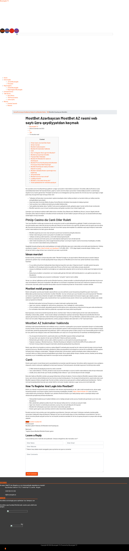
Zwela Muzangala (13, 87)
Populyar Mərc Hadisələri (38, 157)
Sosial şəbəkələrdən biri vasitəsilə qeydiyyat (43, 182)
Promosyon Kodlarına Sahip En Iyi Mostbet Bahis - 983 (33, 112)
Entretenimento (8, 91)
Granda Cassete (12, 103)
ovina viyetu (11, 99)
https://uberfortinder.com (80, 391)
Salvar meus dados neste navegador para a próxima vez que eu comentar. (49, 449)
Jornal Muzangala (13, 81)
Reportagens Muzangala (15, 89)
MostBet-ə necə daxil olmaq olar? (40, 180)
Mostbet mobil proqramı (38, 147)
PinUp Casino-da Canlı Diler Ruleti (40, 143)
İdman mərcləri (35, 145)
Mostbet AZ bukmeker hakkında (40, 149)
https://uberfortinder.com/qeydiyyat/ (48, 248)
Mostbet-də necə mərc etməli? (40, 176)
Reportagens (8, 85)
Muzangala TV (4, 1)
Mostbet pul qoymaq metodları (40, 155)
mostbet (31, 422)
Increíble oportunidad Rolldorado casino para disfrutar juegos (18, 506)
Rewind (10, 105)
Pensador (10, 83)
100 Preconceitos (13, 97)
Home (5, 78)
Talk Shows (7, 93)
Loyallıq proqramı (36, 178)
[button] (64, 23)
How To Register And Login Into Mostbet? (43, 153)
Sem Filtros (11, 95)
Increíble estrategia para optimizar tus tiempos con (17, 501)
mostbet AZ (38, 422)
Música (6, 101)
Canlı (32, 151)
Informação (7, 80)
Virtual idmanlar (35, 174)
